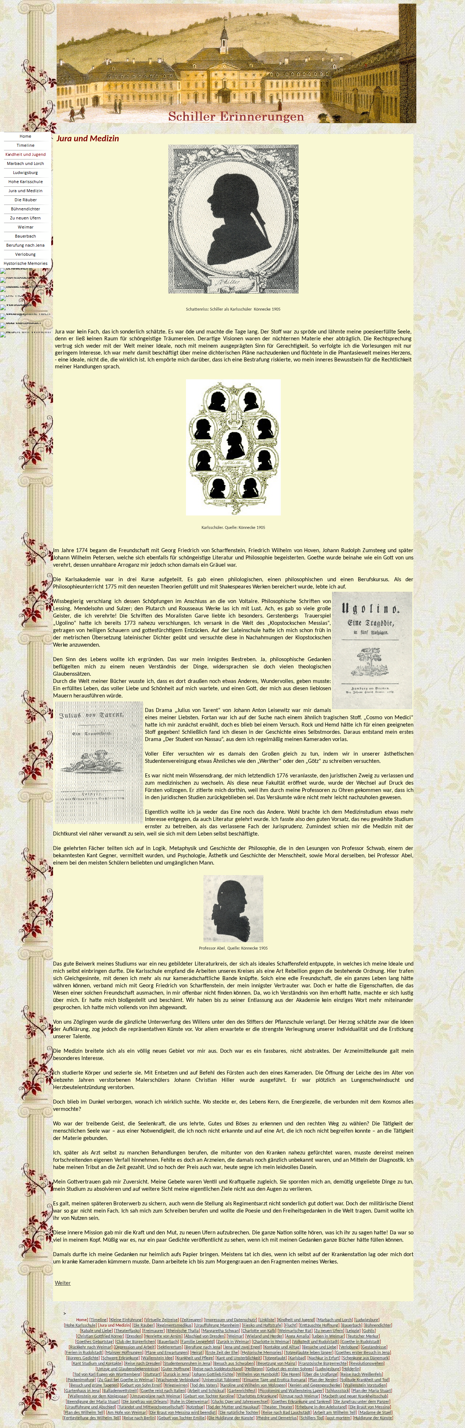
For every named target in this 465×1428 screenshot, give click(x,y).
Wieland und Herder (264, 1336)
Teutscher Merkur (363, 1336)
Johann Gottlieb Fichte (213, 1374)
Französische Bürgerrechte (323, 1364)
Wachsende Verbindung (178, 1380)
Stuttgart (152, 1374)
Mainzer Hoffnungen (124, 1353)
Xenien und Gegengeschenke (315, 1385)
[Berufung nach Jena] (25, 245)
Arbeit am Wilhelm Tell (335, 1413)
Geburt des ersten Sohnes (290, 1369)
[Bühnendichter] (25, 209)
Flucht (290, 1325)
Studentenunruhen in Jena (187, 1364)
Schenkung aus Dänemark (365, 1358)
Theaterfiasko (128, 1331)
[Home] (25, 136)
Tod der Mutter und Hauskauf (233, 1407)
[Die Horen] (15, 298)
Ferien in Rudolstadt (84, 1353)
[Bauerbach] (25, 236)
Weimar (235, 1336)
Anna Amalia (297, 1336)
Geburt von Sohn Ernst (141, 1385)
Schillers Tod (312, 1418)
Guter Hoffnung (176, 1369)
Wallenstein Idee (157, 1358)
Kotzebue (195, 1407)
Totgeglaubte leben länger (309, 1353)
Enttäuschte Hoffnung (319, 1325)
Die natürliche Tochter (239, 1413)
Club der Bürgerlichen (136, 1342)
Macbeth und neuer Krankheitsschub (355, 1396)
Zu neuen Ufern (329, 1331)
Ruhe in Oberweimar (189, 1402)
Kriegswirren (176, 1385)
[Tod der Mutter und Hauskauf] (25, 325)
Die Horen (291, 1374)
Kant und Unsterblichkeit (238, 1358)
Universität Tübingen (221, 1380)
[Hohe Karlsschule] (25, 181)
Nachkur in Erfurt (324, 1358)
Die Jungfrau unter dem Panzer (361, 1402)
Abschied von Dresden (204, 1336)
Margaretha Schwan (221, 1331)
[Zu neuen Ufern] (25, 218)
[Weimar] (25, 227)
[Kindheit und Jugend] (25, 154)
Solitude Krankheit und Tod (364, 1380)
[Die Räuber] (25, 200)
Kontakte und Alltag (281, 1347)
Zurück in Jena (176, 1374)
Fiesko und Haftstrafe (262, 1325)
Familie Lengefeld (198, 1342)
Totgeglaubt (275, 1358)
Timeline (98, 1320)
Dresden (134, 1336)
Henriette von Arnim (163, 1336)
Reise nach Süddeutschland (218, 1369)
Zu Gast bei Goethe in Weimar (126, 1380)
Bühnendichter (378, 1325)
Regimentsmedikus (174, 1325)
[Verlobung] (25, 254)
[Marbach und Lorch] (25, 163)
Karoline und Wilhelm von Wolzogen (253, 1385)
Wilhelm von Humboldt (257, 1374)
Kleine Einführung (126, 1320)
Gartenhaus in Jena (82, 1391)
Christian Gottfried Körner (100, 1336)
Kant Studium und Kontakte (97, 1364)
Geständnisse (374, 1347)
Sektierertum (170, 1347)
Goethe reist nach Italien (163, 1391)
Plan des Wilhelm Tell (84, 1413)
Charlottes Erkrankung (257, 1396)
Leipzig (353, 1331)
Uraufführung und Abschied (90, 1407)
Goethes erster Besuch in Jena (363, 1353)
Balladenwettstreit (120, 1391)
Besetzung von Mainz (276, 1364)
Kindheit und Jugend (296, 1320)
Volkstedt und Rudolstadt (316, 1342)
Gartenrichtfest (242, 1391)
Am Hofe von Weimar (127, 1413)
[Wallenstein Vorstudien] (25, 307)
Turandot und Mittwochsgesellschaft (151, 1407)
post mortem (338, 1418)
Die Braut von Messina (370, 1407)
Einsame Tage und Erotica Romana (275, 1380)
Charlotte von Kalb (259, 1331)
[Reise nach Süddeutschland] (25, 289)
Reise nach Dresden (142, 1364)
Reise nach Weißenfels (361, 1374)
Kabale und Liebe (96, 1331)
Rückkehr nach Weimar (90, 1347)
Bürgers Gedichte (83, 1358)
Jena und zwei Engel (242, 1347)
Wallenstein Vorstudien (365, 1385)
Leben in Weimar (328, 1336)
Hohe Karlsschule (80, 1325)
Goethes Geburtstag (95, 1342)
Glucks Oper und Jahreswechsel (240, 1402)
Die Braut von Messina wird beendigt (183, 1413)
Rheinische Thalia (183, 1331)
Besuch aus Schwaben (234, 1364)
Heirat (196, 1353)
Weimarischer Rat (295, 1331)
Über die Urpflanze (320, 1374)
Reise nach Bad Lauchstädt (286, 1413)
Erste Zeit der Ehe (222, 1353)
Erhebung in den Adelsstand (321, 1407)
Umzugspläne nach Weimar (156, 1396)
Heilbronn (254, 1369)
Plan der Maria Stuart (372, 1391)
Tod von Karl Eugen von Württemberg (107, 1374)
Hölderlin (351, 1369)
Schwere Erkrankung (120, 1358)
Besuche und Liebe (319, 1347)
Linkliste (267, 1320)
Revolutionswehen (367, 1364)
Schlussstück (338, 1391)
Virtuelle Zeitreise (162, 1320)
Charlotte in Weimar (271, 1342)
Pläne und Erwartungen (166, 1353)
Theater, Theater (277, 1407)
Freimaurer (153, 1331)
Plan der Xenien (323, 1380)
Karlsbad (297, 1358)
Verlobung (349, 1347)
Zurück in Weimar (233, 1342)
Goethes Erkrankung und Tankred (301, 1402)
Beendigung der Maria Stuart (93, 1402)
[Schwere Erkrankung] (25, 271)
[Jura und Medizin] (25, 190)
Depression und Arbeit (134, 1347)
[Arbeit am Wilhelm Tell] (25, 334)
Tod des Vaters (204, 1385)
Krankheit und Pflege (195, 1358)
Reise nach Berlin (139, 1418)
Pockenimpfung (81, 1380)
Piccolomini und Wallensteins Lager (291, 1391)
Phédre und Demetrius (277, 1418)
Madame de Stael (375, 1413)
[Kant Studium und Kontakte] (25, 280)
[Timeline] (25, 145)
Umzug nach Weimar (300, 1396)
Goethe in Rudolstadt (361, 1342)
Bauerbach (351, 1325)
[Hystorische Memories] (25, 263)
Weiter (63, 1283)
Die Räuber (143, 1325)
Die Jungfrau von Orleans (145, 1402)
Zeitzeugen (191, 1320)
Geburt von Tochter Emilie (181, 1418)
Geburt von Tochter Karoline (209, 1396)
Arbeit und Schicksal (207, 1391)
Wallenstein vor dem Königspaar (98, 1396)
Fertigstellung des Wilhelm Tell (92, 1418)
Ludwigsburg (367, 1320)
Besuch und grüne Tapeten (93, 1385)
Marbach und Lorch (335, 1320)
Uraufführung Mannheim (217, 1325)
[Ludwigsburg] (25, 172)
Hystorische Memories (262, 1353)
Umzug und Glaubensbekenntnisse (127, 1369)
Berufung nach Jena (203, 1347)
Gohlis (369, 1331)
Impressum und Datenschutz (230, 1320)
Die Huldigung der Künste (231, 1418)
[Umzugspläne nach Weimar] (25, 316)
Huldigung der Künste (373, 1418)
